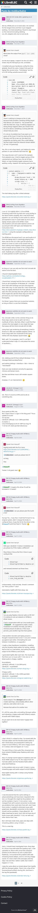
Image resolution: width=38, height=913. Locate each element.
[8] (5, 94)
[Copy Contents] (33, 77)
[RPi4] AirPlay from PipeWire (15, 42)
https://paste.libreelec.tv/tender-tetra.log (15, 876)
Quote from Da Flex (12, 612)
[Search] (26, 2)
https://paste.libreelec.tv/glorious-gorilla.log (16, 778)
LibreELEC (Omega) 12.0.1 (14, 388)
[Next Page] (21, 883)
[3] (5, 84)
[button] (30, 77)
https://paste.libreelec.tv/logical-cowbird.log (16, 678)
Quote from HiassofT (13, 444)
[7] (5, 92)
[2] (5, 82)
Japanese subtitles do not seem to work (19, 262)
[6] (5, 90)
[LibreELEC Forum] (9, 2)
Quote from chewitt (12, 50)
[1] (5, 80)
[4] (5, 86)
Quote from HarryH (12, 543)
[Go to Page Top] (35, 910)
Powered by (19, 910)
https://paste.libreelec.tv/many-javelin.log (16, 830)
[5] (5, 88)
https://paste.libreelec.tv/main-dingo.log (15, 669)
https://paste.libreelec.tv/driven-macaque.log (17, 593)
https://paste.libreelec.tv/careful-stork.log (16, 197)
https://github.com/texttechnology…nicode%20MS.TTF (14, 277)
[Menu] (35, 2)
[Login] (31, 2)
